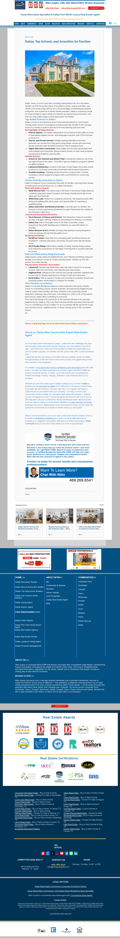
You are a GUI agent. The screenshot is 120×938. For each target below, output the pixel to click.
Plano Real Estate (71, 797)
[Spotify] (71, 853)
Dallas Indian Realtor (24, 620)
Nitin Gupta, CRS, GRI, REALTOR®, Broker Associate (75, 2)
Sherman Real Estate (24, 818)
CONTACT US (58, 860)
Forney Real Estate (72, 829)
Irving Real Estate (71, 804)
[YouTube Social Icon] (62, 853)
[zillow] (48, 853)
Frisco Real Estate (22, 802)
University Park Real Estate (26, 793)
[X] (52, 853)
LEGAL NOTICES (60, 882)
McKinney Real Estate (24, 804)
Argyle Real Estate (72, 800)
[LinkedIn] (76, 853)
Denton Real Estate (72, 820)
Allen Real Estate (71, 793)
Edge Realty (87, 895)
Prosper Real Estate (23, 811)
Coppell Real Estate (72, 809)
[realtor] (43, 853)
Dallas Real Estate (30, 488)
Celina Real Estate (23, 809)
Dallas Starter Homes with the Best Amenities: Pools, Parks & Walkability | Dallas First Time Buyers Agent (28, 528)
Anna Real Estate (22, 815)
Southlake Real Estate (24, 795)
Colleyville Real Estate (24, 800)
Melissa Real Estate (23, 813)
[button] (23, 23)
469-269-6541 (52, 8)
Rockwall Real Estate (73, 815)
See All (102, 505)
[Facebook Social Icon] (66, 853)
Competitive (76, 895)
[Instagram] (57, 853)
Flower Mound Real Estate (75, 813)
